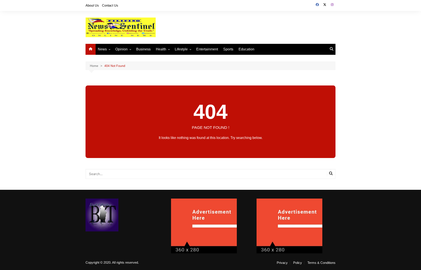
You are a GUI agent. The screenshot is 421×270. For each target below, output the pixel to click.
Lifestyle (181, 49)
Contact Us (110, 5)
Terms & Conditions (321, 263)
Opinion (121, 49)
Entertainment (207, 49)
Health (161, 49)
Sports (228, 49)
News (102, 49)
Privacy (282, 263)
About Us (92, 5)
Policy (297, 263)
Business (143, 49)
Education (246, 49)
